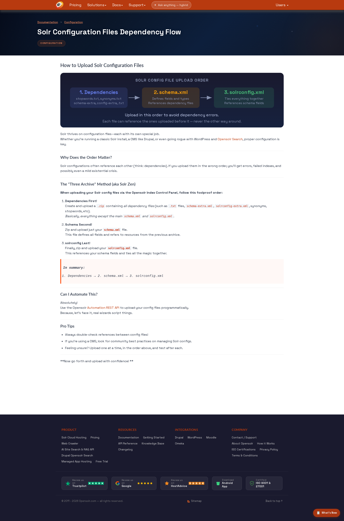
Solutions (95, 5)
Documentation (47, 22)
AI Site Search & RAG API (78, 449)
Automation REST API (103, 308)
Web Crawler (70, 443)
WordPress (195, 437)
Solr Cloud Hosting (74, 437)
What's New (326, 513)
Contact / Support (244, 437)
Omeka (179, 443)
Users (281, 5)
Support (136, 5)
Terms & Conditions (245, 455)
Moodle (211, 437)
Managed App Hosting (77, 461)
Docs (116, 5)
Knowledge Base (153, 443)
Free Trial (102, 461)
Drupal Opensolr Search (77, 455)
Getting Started (153, 437)
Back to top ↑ (274, 501)
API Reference (128, 443)
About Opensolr (242, 443)
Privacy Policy (269, 449)
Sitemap (196, 501)
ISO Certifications (244, 449)
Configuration (73, 22)
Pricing (75, 5)
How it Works (266, 443)
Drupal (179, 437)
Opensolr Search (230, 139)
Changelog (125, 449)
